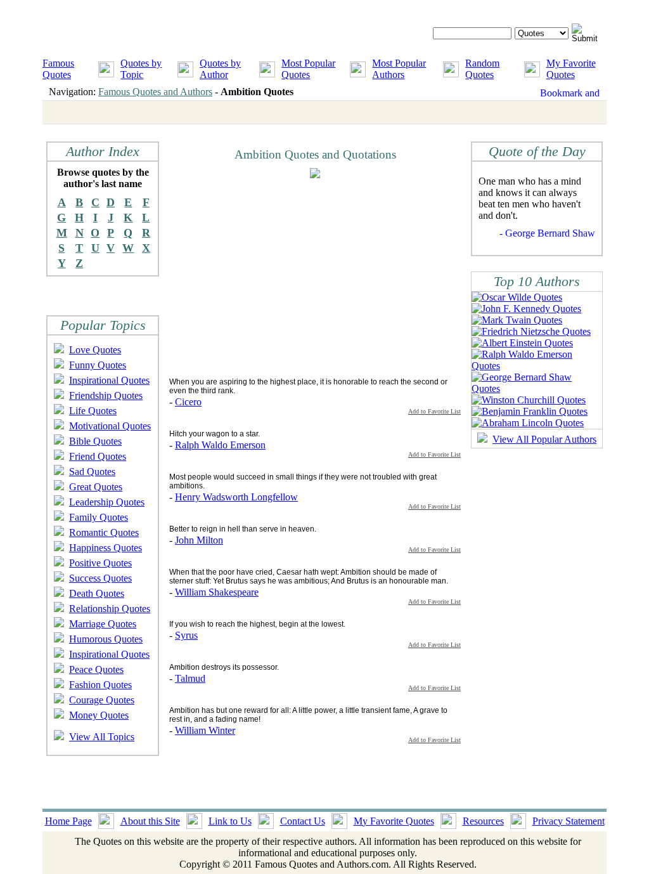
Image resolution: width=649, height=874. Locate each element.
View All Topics (101, 736)
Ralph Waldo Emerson (220, 445)
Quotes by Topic (141, 69)
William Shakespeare (217, 592)
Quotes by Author (220, 69)
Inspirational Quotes (109, 380)
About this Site (150, 821)
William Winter (205, 730)
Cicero (188, 401)
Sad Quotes (92, 471)
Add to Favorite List (434, 411)
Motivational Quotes (110, 426)
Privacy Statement (568, 821)
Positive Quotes (100, 563)
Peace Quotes (96, 669)
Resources (483, 821)
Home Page (68, 821)
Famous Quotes (58, 69)
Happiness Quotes (105, 547)
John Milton (199, 540)
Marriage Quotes (102, 623)
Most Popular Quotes (308, 69)
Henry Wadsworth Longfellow (236, 497)
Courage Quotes (101, 700)
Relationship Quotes (109, 608)
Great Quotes (95, 486)
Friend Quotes (97, 456)
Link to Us (230, 821)
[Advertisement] (275, 277)
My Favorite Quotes (571, 69)
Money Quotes (99, 715)
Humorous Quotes (106, 639)
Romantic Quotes (104, 532)
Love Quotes (95, 349)
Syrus (186, 635)
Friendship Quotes (106, 395)
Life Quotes (93, 410)
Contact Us (302, 821)
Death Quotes (96, 593)
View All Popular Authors (544, 439)
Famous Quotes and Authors (155, 91)
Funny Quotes (97, 365)
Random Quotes (482, 69)
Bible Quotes (95, 441)
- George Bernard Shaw (547, 233)
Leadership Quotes (107, 502)
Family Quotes (98, 517)
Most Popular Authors (399, 69)
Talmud (190, 678)
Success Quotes (100, 578)
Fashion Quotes (100, 684)
